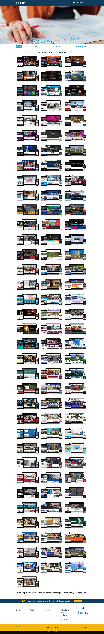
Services (45, 2)
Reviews (60, 2)
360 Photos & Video (64, 616)
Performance (18, 611)
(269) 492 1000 (79, 2)
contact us (37, 594)
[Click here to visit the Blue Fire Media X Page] (51, 627)
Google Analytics (32, 610)
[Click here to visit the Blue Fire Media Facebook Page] (48, 627)
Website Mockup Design (64, 609)
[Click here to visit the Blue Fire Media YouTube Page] (55, 627)
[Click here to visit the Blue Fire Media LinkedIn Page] (58, 627)
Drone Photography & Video (65, 618)
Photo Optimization (64, 615)
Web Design (49, 632)
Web (19, 46)
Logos (57, 46)
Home (31, 2)
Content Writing (18, 610)
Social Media (47, 610)
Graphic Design (18, 609)
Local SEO (30, 611)
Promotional (81, 46)
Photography (63, 614)
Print (37, 46)
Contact (67, 2)
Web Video (62, 620)
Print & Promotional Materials (65, 610)
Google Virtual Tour (64, 619)
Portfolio (52, 2)
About (38, 2)
